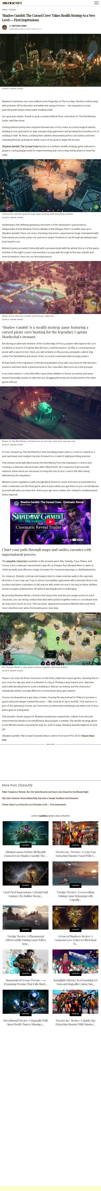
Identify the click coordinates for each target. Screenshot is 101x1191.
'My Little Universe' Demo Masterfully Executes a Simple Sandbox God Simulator (40, 798)
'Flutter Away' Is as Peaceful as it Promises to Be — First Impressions (34, 804)
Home (4, 9)
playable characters (17, 561)
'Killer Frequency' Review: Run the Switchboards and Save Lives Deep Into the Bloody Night (45, 792)
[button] (97, 3)
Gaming (12, 9)
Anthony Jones (19, 26)
